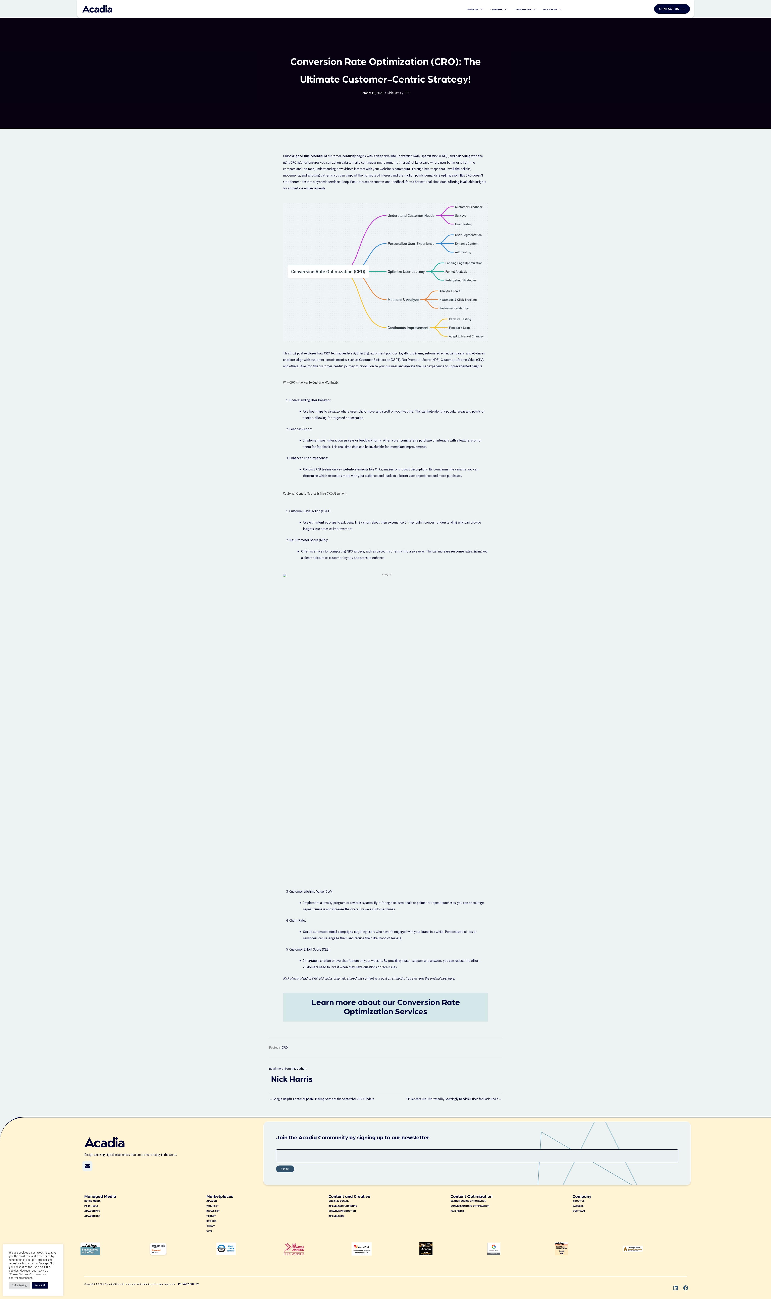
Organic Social (338, 1200)
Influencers (336, 1215)
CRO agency (299, 162)
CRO (407, 93)
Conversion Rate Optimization (470, 1205)
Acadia (327, 978)
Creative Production (342, 1210)
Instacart (212, 1210)
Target (211, 1215)
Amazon (211, 1200)
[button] (87, 1166)
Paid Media (91, 1205)
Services (473, 9)
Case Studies (523, 9)
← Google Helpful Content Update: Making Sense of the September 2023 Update (321, 1099)
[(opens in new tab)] (294, 1254)
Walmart (212, 1205)
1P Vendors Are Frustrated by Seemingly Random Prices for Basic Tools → (454, 1099)
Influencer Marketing (342, 1205)
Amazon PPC (92, 1210)
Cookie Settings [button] (19, 1285)
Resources (550, 9)
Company (497, 9)
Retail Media (92, 1200)
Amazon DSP (92, 1215)
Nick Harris (394, 93)
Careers (578, 1205)
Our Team (579, 1210)
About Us (578, 1200)
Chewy (210, 1225)
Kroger (211, 1220)
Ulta (209, 1230)
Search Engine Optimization (468, 1200)
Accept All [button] (40, 1285)
